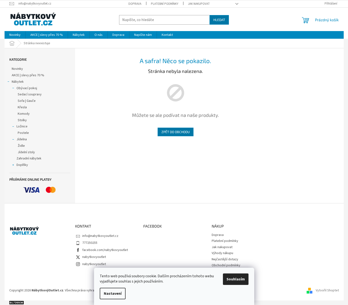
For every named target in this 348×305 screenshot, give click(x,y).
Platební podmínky (164, 4)
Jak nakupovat (199, 4)
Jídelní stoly (26, 152)
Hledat (219, 20)
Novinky (17, 68)
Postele (23, 133)
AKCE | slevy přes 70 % (28, 75)
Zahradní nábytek (29, 158)
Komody (24, 113)
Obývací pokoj (27, 88)
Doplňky (22, 165)
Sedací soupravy (30, 94)
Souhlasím (235, 279)
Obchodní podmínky (226, 265)
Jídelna (22, 139)
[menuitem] (15, 35)
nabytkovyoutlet (94, 257)
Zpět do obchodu (175, 132)
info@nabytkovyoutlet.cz (100, 236)
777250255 (89, 242)
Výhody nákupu (222, 253)
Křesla (22, 107)
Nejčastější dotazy (225, 259)
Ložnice (22, 126)
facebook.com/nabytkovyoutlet (105, 250)
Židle (21, 145)
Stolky (22, 120)
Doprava (134, 4)
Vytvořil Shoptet (327, 290)
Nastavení (113, 293)
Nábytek (18, 81)
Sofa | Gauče (27, 100)
